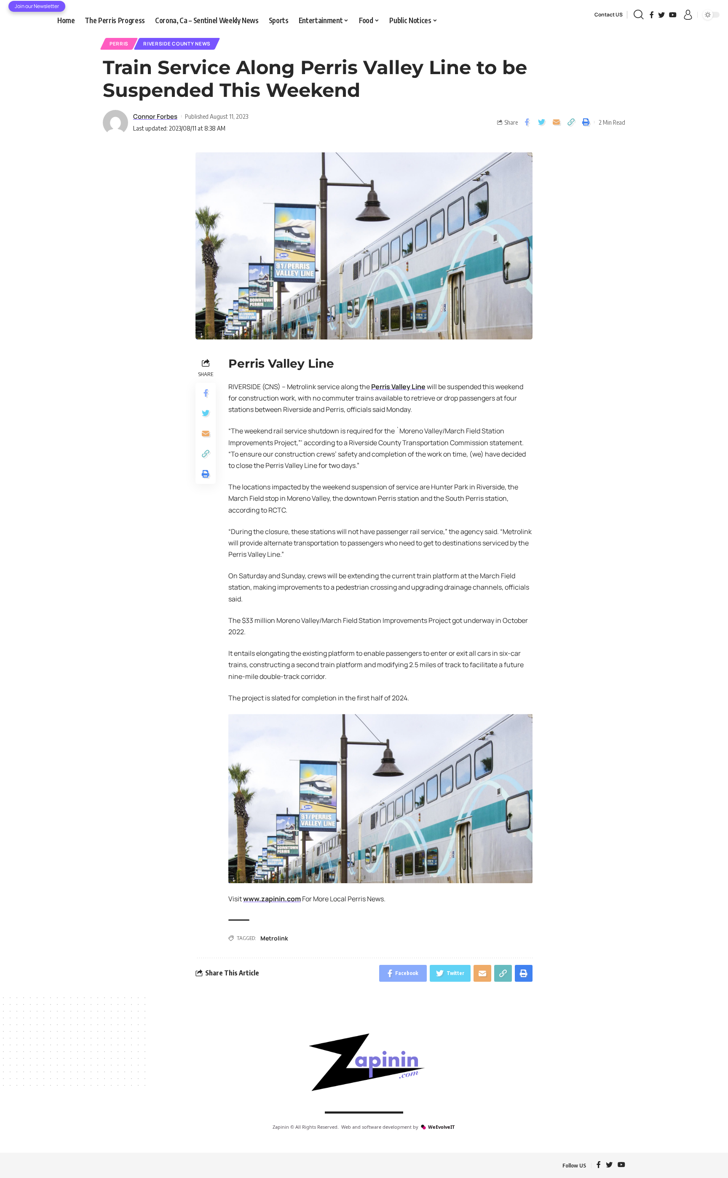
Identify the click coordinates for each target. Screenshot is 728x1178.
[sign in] (688, 15)
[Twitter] (661, 14)
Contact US (608, 14)
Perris (119, 43)
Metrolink (274, 938)
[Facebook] (652, 14)
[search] (638, 14)
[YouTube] (673, 14)
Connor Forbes (155, 116)
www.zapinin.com (272, 898)
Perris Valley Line (398, 386)
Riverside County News (177, 43)
